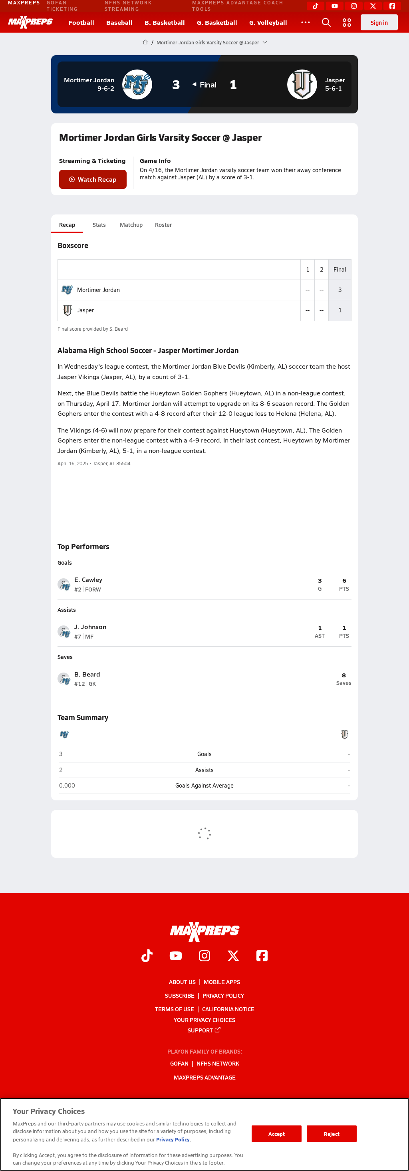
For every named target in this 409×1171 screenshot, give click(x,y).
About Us (182, 982)
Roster (163, 224)
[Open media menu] (347, 22)
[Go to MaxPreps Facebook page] (262, 956)
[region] (204, 1134)
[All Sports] (305, 22)
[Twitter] (373, 6)
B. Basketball (165, 22)
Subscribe (180, 995)
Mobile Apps (222, 982)
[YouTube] (334, 6)
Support (200, 1030)
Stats (99, 224)
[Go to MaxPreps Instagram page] (204, 956)
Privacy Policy (223, 995)
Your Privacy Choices (204, 1019)
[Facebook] (392, 6)
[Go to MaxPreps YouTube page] (175, 956)
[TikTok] (315, 6)
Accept (276, 1133)
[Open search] (326, 22)
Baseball (119, 22)
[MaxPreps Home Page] (145, 42)
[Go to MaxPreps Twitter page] (233, 956)
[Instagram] (354, 6)
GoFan (179, 1063)
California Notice (228, 1009)
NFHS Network (218, 1063)
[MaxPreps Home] (30, 22)
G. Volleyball (268, 22)
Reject (332, 1133)
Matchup (131, 224)
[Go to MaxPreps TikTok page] (147, 956)
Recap (67, 224)
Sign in (379, 22)
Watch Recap (97, 179)
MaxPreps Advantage (205, 1077)
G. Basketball (217, 22)
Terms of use (174, 1009)
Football (81, 22)
